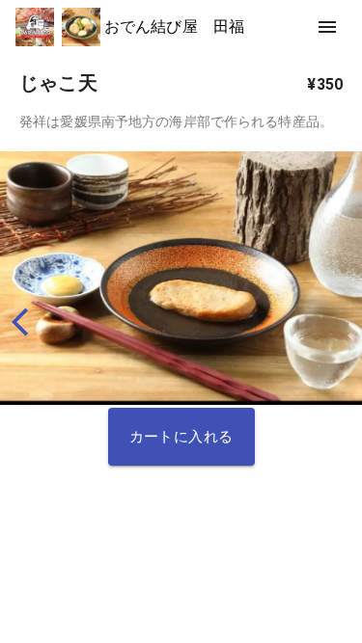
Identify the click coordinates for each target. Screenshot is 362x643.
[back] (28, 321)
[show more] (327, 27)
